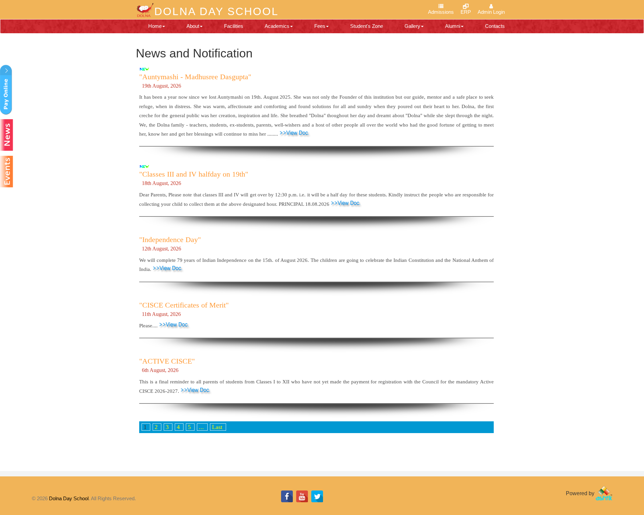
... (201, 427)
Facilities (233, 26)
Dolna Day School (69, 498)
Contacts (495, 26)
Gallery (412, 26)
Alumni (452, 26)
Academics (277, 26)
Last (217, 427)
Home (155, 26)
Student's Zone (366, 26)
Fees (319, 26)
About (192, 26)
